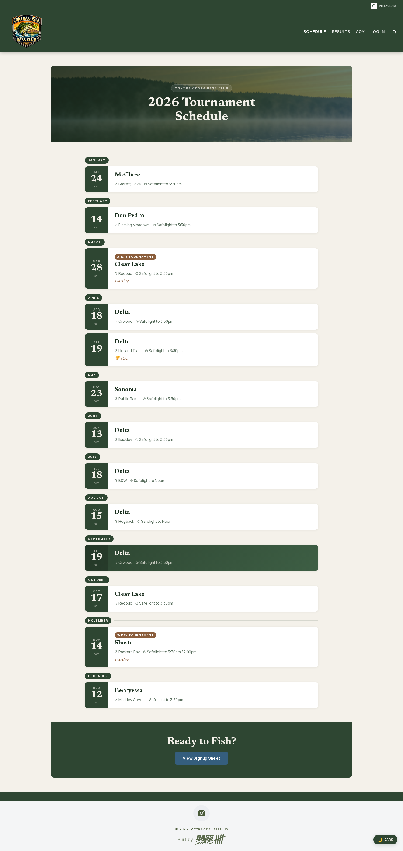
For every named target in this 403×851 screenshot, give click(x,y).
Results (341, 31)
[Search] (394, 32)
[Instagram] (201, 813)
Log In (377, 31)
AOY (360, 31)
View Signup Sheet (201, 758)
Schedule (314, 31)
